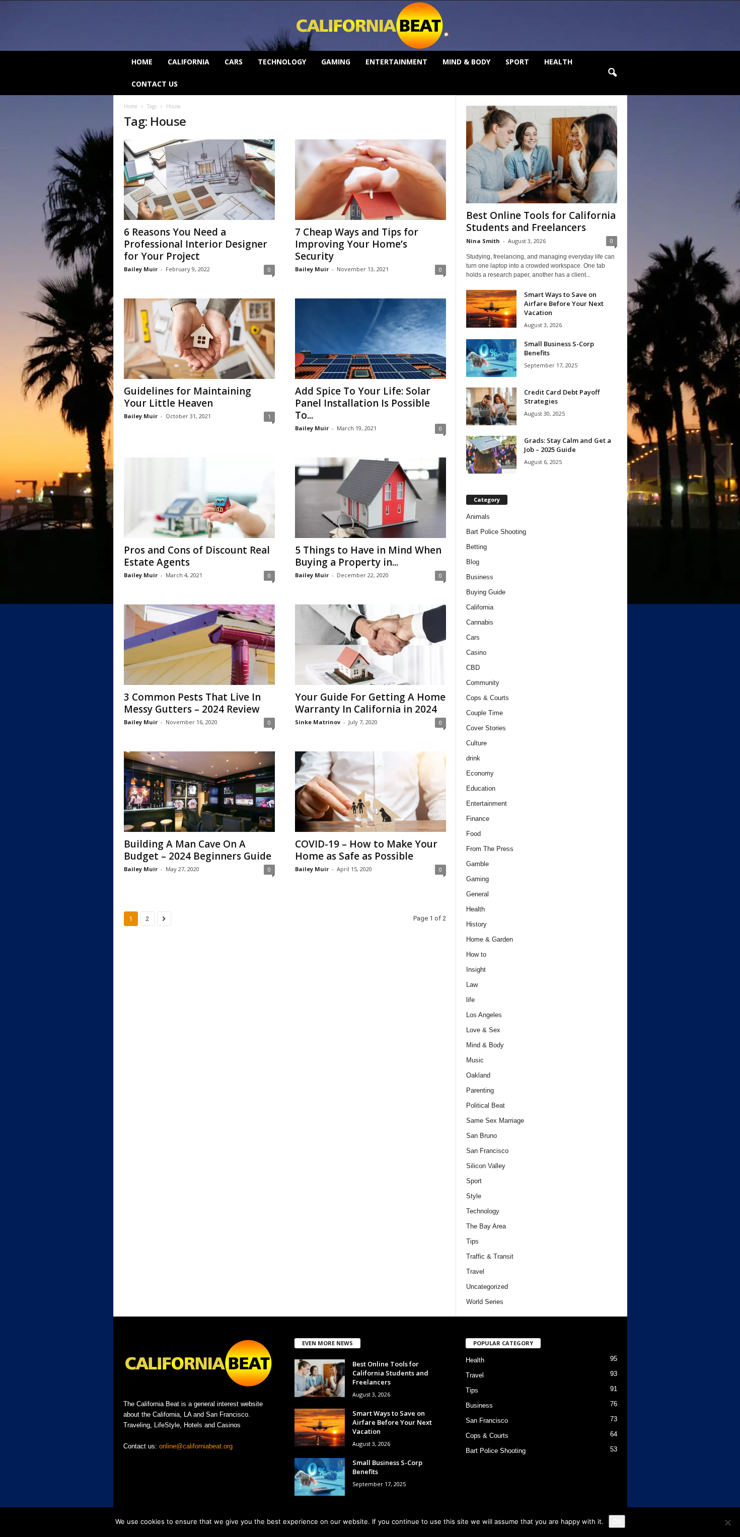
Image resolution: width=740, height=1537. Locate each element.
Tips (472, 1241)
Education (480, 788)
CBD (473, 667)
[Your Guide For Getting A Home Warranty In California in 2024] (370, 644)
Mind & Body (466, 61)
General (477, 894)
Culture (476, 743)
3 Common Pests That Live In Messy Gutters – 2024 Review (192, 703)
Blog (472, 562)
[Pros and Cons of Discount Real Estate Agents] (199, 497)
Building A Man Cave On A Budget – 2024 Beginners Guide (197, 850)
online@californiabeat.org (196, 1446)
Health (558, 61)
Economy (480, 773)
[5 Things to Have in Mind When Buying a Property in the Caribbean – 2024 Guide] (370, 497)
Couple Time (484, 713)
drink (473, 758)
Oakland (478, 1075)
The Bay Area (486, 1226)
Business (479, 577)
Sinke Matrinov (317, 722)
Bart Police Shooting (496, 531)
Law (472, 984)
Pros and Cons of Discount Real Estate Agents (197, 556)
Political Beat (485, 1105)
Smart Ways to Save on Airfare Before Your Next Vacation (564, 303)
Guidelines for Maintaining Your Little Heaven (187, 397)
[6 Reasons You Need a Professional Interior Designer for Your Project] (199, 179)
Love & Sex (483, 1030)
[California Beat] (370, 26)
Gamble (477, 864)
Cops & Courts (487, 698)
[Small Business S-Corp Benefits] (491, 358)
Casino (476, 652)
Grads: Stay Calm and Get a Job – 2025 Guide (567, 445)
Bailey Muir (141, 269)
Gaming (335, 61)
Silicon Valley (485, 1166)
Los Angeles (484, 1015)
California (188, 61)
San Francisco (487, 1151)
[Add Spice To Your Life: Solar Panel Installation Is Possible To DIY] (370, 338)
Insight (476, 969)
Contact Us (154, 84)
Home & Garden (489, 939)
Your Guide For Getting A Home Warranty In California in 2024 (370, 703)
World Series (484, 1301)
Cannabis (479, 622)
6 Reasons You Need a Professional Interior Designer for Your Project (195, 244)
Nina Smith (483, 241)
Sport (517, 61)
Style (473, 1196)
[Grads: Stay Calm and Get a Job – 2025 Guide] (491, 455)
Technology (282, 61)
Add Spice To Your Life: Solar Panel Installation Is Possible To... (362, 403)
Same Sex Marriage (495, 1120)
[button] (612, 73)
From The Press (489, 849)
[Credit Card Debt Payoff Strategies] (491, 406)
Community (482, 682)
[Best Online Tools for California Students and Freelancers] (541, 154)
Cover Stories (486, 728)
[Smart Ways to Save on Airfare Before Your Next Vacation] (491, 309)
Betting (476, 547)
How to (476, 954)
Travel (475, 1271)
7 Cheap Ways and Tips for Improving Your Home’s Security (356, 244)
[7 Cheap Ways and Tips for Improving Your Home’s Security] (370, 179)
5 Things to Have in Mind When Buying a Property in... (368, 556)
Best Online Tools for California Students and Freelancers (541, 221)
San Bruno (481, 1135)
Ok (617, 1521)
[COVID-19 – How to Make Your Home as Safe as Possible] (370, 791)
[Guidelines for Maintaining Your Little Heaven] (199, 338)
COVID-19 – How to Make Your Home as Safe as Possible (366, 850)
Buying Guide (485, 592)
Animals (478, 516)
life (470, 1000)
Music (475, 1060)
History (476, 924)
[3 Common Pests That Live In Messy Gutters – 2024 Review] (199, 644)
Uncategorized (487, 1286)
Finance (477, 818)
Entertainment (396, 61)
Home (142, 61)
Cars (234, 61)
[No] (727, 1522)
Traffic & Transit (489, 1256)
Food (473, 833)
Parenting (480, 1090)
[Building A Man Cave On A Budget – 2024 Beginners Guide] (199, 791)
